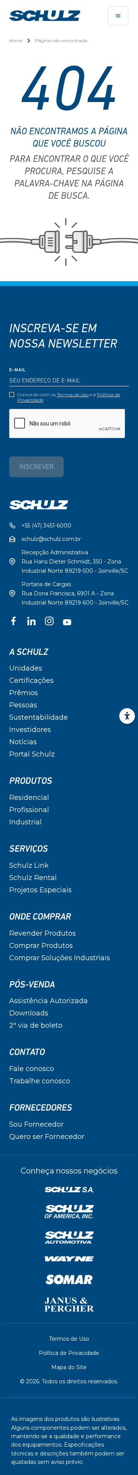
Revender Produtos (42, 933)
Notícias (23, 742)
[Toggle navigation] (118, 15)
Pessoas (23, 705)
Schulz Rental (33, 877)
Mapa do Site (69, 1367)
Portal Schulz (32, 754)
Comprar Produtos (41, 945)
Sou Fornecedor (36, 1124)
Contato (27, 1052)
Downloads (28, 1013)
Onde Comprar (40, 916)
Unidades (25, 668)
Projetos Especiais (40, 890)
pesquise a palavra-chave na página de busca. (69, 184)
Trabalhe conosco (39, 1081)
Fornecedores (40, 1107)
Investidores (30, 729)
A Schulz (28, 652)
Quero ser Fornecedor (46, 1136)
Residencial (29, 797)
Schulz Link (29, 865)
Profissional (29, 810)
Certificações (31, 680)
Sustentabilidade (38, 717)
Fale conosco (31, 1069)
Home (16, 40)
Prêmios (23, 693)
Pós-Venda (32, 984)
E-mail (17, 370)
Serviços (28, 849)
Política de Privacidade (69, 1353)
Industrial (25, 822)
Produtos (30, 781)
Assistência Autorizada (48, 1001)
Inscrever (36, 467)
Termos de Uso (73, 394)
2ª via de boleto (35, 1025)
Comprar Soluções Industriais (59, 958)
